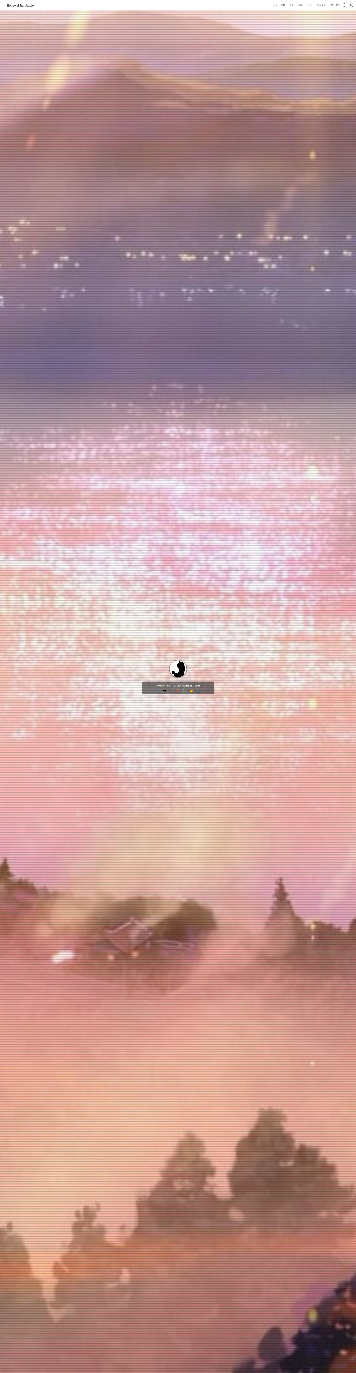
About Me (322, 5)
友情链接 (335, 5)
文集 (300, 5)
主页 (275, 5)
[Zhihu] (184, 692)
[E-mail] (191, 692)
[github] (164, 692)
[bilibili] (171, 692)
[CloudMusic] (177, 692)
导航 (283, 5)
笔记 (291, 5)
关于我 (309, 5)
